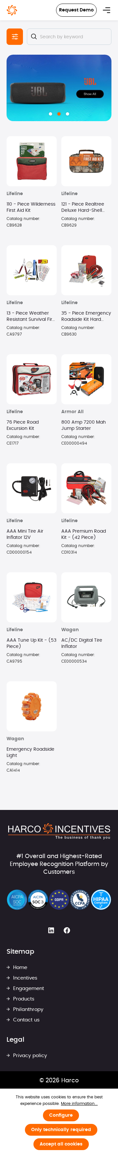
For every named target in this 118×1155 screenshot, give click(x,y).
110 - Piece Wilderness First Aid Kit (31, 207)
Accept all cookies (61, 1144)
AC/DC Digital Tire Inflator (81, 643)
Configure (61, 1115)
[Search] (34, 37)
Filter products (15, 36)
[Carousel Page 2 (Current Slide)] (59, 114)
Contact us (25, 1020)
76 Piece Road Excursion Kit (23, 425)
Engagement (27, 988)
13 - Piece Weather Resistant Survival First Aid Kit (31, 317)
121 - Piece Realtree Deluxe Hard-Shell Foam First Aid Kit (82, 208)
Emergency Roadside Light (30, 752)
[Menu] (106, 10)
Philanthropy (27, 1009)
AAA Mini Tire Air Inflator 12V (25, 534)
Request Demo (76, 10)
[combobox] (69, 36)
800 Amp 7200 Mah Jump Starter (83, 425)
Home (19, 967)
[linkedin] (51, 930)
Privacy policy (29, 1055)
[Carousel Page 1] (50, 114)
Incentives (24, 978)
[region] (59, 88)
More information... (79, 1104)
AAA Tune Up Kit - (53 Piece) (31, 643)
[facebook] (66, 930)
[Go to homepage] (12, 10)
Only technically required (61, 1130)
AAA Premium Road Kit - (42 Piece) (83, 534)
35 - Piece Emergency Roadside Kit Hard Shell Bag (86, 317)
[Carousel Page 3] (67, 114)
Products (22, 999)
